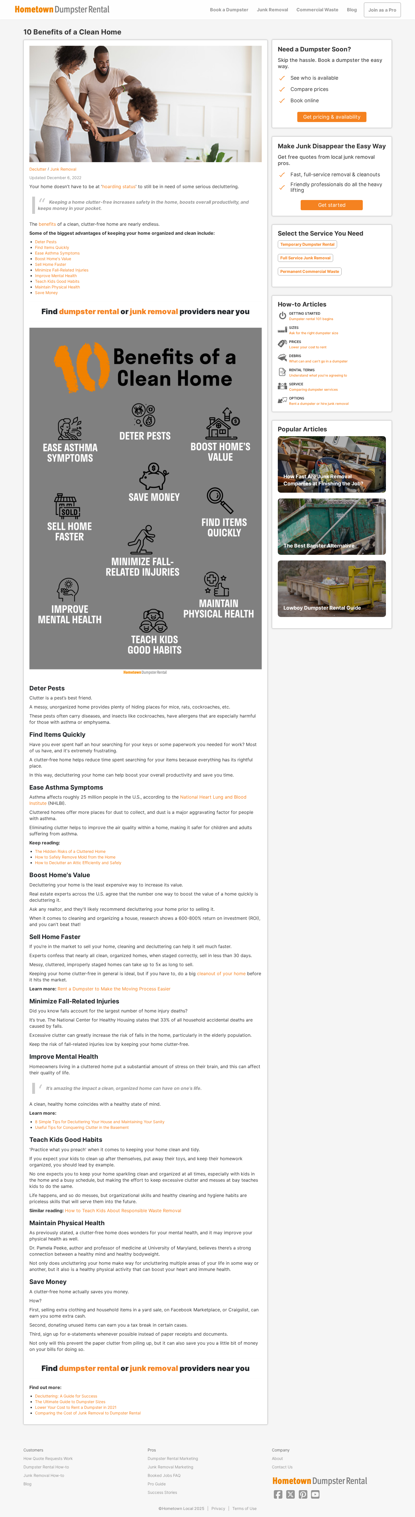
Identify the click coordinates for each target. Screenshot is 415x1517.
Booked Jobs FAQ (164, 1475)
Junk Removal (272, 9)
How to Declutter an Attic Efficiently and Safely (78, 862)
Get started (332, 205)
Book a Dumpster (229, 9)
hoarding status (119, 186)
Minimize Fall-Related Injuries (61, 270)
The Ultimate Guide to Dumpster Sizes (70, 1401)
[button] (278, 1494)
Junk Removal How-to (43, 1475)
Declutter (37, 169)
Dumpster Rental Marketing (173, 1458)
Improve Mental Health (56, 275)
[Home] (62, 10)
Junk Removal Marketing (170, 1466)
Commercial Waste (317, 9)
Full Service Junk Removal (305, 257)
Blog (352, 9)
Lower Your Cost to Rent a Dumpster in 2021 (76, 1407)
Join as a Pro (382, 10)
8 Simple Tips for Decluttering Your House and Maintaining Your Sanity (100, 1121)
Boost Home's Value (53, 258)
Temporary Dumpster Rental (307, 244)
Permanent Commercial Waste (309, 271)
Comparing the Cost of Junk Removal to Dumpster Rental (88, 1412)
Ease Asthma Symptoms (57, 253)
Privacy (218, 1508)
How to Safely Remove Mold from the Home (75, 857)
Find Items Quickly (52, 247)
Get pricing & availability (332, 117)
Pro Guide (157, 1483)
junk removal (154, 311)
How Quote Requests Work (48, 1458)
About (277, 1458)
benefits (47, 224)
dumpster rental (89, 311)
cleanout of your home (221, 973)
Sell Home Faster (50, 264)
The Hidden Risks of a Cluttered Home (70, 851)
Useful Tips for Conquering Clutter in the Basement (82, 1127)
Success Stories (162, 1492)
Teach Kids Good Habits (57, 281)
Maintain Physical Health (57, 286)
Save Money (46, 292)
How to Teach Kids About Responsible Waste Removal (123, 1210)
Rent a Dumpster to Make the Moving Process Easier (114, 989)
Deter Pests (45, 241)
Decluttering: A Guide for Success (66, 1396)
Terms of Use (244, 1508)
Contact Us (282, 1466)
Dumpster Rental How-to (46, 1466)
